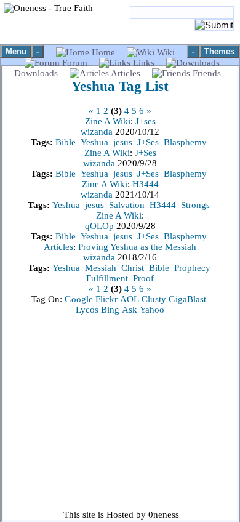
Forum (75, 63)
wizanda (98, 132)
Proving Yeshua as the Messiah (137, 247)
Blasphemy (185, 142)
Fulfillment (107, 278)
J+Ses (148, 142)
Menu (16, 51)
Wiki (164, 52)
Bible (65, 142)
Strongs (195, 205)
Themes (219, 51)
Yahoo (152, 310)
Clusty (154, 299)
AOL (129, 299)
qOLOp (100, 226)
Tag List (120, 86)
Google (79, 299)
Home (103, 52)
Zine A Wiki (107, 121)
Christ (132, 268)
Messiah (100, 268)
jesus (122, 142)
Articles (126, 73)
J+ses (145, 121)
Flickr (106, 299)
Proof (143, 278)
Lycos (87, 310)
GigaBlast (187, 299)
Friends (205, 73)
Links (143, 63)
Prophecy (192, 268)
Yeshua (94, 142)
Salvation (127, 205)
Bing (110, 310)
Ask (129, 310)
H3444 (145, 184)
